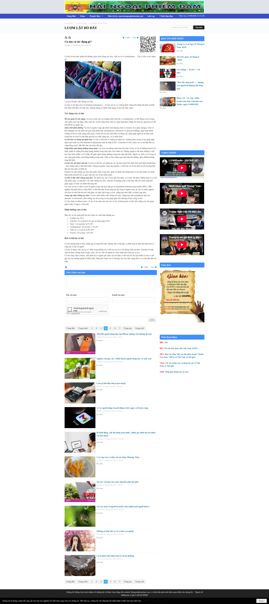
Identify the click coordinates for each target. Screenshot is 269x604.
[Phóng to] (69, 37)
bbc (166, 342)
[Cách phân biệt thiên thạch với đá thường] (80, 565)
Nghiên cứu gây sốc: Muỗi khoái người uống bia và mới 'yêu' (124, 359)
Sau (134, 38)
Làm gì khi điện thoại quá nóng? (111, 383)
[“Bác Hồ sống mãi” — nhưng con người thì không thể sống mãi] (168, 86)
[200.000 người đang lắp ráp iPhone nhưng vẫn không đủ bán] (80, 343)
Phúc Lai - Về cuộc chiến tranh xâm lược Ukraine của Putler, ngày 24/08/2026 (190, 101)
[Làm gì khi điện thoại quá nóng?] (80, 392)
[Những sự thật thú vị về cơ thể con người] (80, 540)
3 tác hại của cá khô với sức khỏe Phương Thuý (118, 457)
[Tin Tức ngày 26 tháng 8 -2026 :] (168, 60)
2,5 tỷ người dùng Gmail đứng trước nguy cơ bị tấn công (122, 408)
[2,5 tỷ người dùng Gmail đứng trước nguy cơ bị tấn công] (80, 417)
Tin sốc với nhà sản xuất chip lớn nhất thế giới (117, 482)
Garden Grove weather (182, 148)
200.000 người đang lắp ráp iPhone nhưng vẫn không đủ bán (124, 334)
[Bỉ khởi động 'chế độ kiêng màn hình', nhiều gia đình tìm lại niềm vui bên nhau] (80, 442)
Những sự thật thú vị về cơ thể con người (115, 531)
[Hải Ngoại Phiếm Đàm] (134, 7)
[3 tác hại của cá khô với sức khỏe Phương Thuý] (80, 466)
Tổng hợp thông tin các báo (176, 372)
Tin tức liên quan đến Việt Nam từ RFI (181, 348)
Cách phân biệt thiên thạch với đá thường (115, 556)
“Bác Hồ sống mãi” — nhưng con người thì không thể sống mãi (190, 85)
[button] (96, 16)
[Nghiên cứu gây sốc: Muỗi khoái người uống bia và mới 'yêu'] (80, 368)
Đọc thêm (100, 340)
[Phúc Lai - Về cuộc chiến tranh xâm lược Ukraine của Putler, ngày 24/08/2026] (168, 101)
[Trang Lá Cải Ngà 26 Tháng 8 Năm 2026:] (168, 47)
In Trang (66, 267)
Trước (127, 38)
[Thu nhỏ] (66, 37)
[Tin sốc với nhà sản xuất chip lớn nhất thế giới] (80, 491)
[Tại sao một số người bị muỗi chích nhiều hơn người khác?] (80, 516)
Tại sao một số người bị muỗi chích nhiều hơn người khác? (123, 506)
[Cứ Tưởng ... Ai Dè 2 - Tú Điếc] (168, 73)
